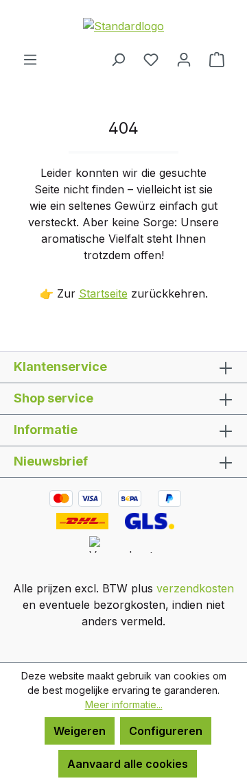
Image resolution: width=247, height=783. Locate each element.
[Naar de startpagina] (123, 25)
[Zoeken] (118, 59)
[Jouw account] (183, 59)
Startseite (103, 293)
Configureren (165, 731)
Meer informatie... (124, 704)
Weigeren (80, 731)
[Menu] (30, 59)
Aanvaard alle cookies (127, 764)
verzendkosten (195, 588)
